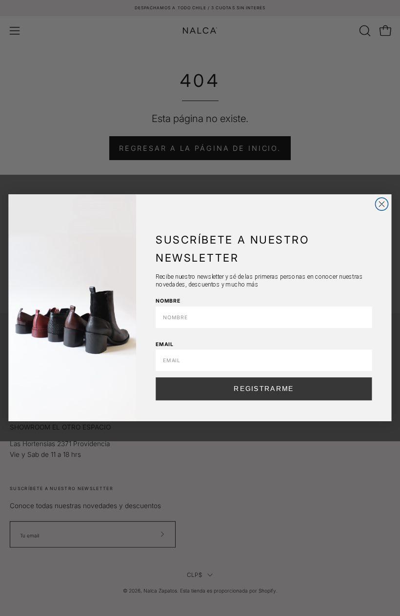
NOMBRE (168, 301)
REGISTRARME (264, 388)
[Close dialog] (381, 204)
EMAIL (165, 344)
